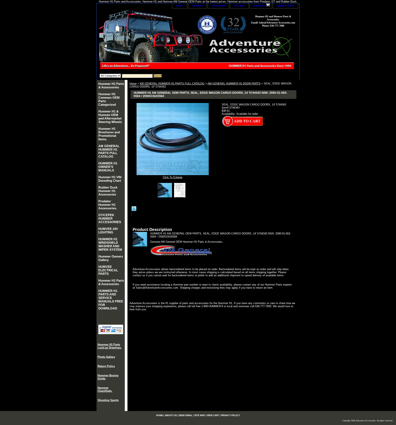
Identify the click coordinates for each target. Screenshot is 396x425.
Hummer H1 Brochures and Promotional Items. (109, 134)
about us (197, 5)
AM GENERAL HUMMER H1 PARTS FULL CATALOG (172, 83)
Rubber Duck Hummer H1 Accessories (107, 191)
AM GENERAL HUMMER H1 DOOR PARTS (233, 83)
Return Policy (106, 366)
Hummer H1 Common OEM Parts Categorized (109, 99)
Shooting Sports (108, 400)
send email (218, 5)
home (179, 5)
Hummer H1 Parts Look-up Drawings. (110, 346)
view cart (259, 5)
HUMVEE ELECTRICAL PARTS (108, 270)
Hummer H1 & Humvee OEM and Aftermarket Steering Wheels (110, 117)
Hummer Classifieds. (105, 389)
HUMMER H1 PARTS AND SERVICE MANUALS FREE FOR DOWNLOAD (110, 299)
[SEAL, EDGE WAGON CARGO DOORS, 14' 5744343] (166, 196)
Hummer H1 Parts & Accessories (111, 85)
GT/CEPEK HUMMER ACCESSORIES (109, 218)
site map (239, 5)
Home (133, 83)
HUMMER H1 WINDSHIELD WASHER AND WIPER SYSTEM (110, 244)
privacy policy (285, 5)
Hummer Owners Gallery (110, 258)
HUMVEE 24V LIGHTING (108, 230)
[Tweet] (134, 210)
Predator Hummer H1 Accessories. (107, 204)
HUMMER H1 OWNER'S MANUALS (107, 167)
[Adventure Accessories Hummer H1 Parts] (148, 41)
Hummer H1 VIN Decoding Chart (109, 178)
